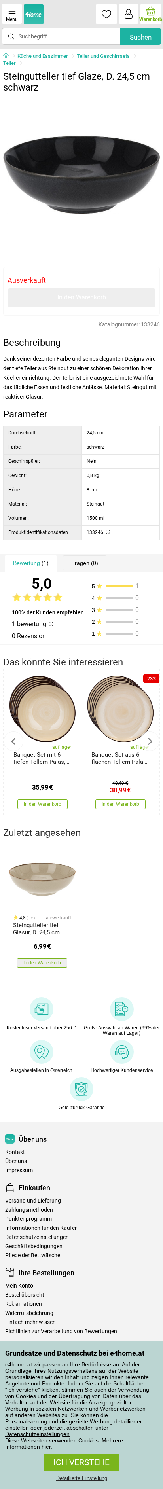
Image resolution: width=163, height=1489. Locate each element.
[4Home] (8, 56)
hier (46, 1447)
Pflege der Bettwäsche (32, 1255)
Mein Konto (19, 1286)
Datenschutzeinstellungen (37, 1434)
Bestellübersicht (24, 1295)
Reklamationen (23, 1304)
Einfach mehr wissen (30, 1322)
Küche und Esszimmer (42, 56)
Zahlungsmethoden (29, 1210)
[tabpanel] (81, 175)
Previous (13, 741)
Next (149, 741)
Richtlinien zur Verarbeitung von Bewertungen (61, 1331)
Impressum (19, 1170)
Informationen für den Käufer (41, 1228)
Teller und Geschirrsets (103, 56)
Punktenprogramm (28, 1219)
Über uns (16, 1161)
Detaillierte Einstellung (81, 1478)
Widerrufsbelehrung (29, 1313)
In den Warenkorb (81, 297)
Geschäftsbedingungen (34, 1246)
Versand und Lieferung (33, 1201)
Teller (9, 63)
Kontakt (15, 1152)
